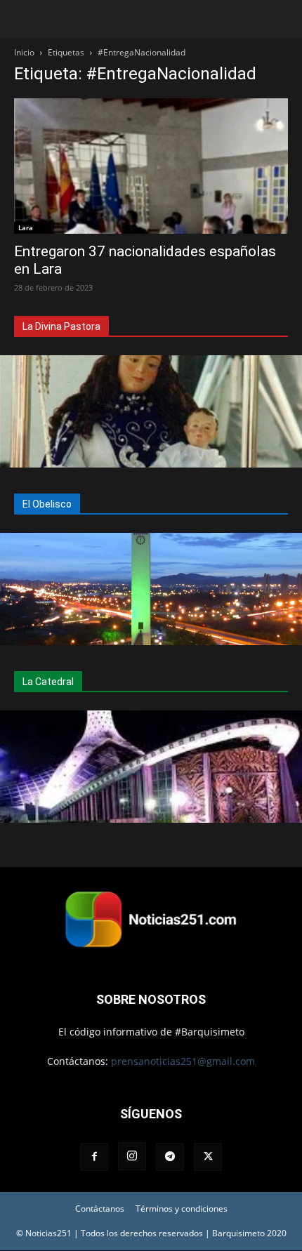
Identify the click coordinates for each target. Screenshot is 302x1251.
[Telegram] (170, 1157)
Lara (25, 227)
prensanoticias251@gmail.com (183, 1061)
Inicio (24, 52)
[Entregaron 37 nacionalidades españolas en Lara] (151, 166)
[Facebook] (94, 1157)
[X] (208, 1157)
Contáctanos (99, 1208)
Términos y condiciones (182, 1208)
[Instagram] (132, 1156)
